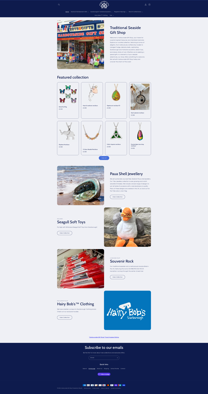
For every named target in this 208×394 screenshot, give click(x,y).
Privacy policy (95, 388)
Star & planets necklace (137, 113)
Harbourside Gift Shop (66, 388)
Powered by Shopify (77, 388)
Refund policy (87, 388)
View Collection (118, 197)
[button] (59, 5)
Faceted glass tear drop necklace (137, 145)
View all (103, 158)
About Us (99, 368)
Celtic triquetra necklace (114, 144)
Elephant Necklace (64, 144)
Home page (91, 368)
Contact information (116, 388)
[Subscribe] (117, 358)
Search (85, 368)
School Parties (115, 368)
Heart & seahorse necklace (90, 105)
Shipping (106, 368)
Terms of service (105, 388)
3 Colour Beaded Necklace (90, 149)
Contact (123, 368)
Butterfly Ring (63, 107)
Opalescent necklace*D (113, 105)
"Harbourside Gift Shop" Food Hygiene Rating (104, 337)
